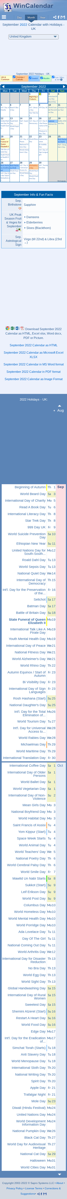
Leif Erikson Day (33, 892)
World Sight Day (33, 981)
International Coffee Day (27, 765)
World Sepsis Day (32, 566)
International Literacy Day (27, 514)
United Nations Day (31, 1114)
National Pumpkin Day (29, 1131)
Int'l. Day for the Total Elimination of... (30, 713)
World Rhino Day (33, 665)
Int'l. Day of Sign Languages (43, 152)
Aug (60, 410)
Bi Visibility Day (34, 682)
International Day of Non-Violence (27, 797)
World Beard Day (33, 494)
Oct (60, 765)
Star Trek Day (35, 520)
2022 (23, 24)
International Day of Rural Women (27, 996)
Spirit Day (38, 1081)
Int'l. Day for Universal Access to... (24, 167)
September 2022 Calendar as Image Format (34, 379)
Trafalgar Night (35, 1094)
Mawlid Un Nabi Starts (29, 878)
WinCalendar (62, 181)
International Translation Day (24, 757)
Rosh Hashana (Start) (29, 698)
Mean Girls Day (34, 805)
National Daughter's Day (27, 705)
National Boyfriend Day (28, 811)
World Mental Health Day (27, 918)
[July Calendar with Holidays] (62, 406)
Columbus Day (35, 905)
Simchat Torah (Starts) (29, 1047)
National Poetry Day (31, 858)
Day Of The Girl (34, 938)
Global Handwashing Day (27, 988)
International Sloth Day (29, 1067)
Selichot (51, 121)
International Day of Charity (25, 500)
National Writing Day (30, 1074)
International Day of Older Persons (26, 774)
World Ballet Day (33, 782)
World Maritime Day (31, 751)
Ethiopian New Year (31, 543)
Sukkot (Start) (35, 885)
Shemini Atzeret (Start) (29, 1011)
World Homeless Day (30, 911)
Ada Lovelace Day (32, 931)
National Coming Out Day (27, 945)
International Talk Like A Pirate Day (28, 631)
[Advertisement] (33, 57)
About (59, 1183)
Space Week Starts (31, 838)
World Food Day (33, 1024)
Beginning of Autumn (30, 487)
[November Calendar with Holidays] (62, 1174)
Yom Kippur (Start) (32, 831)
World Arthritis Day (32, 951)
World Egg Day (34, 975)
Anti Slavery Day (33, 1054)
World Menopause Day (29, 1061)
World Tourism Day (31, 721)
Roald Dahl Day (34, 560)
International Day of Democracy (31, 581)
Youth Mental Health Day (5, 157)
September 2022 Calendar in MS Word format (34, 364)
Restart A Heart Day (31, 1018)
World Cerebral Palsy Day (26, 865)
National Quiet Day (31, 573)
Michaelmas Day (33, 744)
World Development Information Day (31, 1123)
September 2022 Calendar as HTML (34, 345)
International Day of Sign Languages (27, 690)
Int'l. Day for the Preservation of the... (24, 591)
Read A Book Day (32, 507)
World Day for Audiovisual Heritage (26, 1146)
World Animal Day (32, 845)
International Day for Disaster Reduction (24, 960)
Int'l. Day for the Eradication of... (25, 1039)
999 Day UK (43, 108)
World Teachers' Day (30, 851)
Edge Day (38, 1031)
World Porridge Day (31, 925)
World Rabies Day (32, 737)
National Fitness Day (30, 652)
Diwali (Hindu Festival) (29, 1107)
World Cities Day (33, 1167)
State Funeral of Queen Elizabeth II (27, 621)
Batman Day (36, 606)
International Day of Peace (26, 645)
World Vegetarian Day (29, 788)
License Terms (33, 1188)
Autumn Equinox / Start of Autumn (26, 674)
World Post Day (34, 898)
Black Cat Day (35, 1137)
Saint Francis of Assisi (29, 825)
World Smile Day (33, 872)
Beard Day (52, 102)
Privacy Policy (15, 1188)
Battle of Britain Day (31, 612)
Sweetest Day (35, 1004)
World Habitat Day (32, 818)
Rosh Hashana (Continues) (5, 168)
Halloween (38, 1160)
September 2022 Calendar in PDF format (33, 371)
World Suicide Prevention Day (52, 110)
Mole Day (38, 1101)
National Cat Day (33, 1154)
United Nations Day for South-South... (29, 552)
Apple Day (38, 1087)
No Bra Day (37, 968)
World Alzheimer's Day (29, 659)
